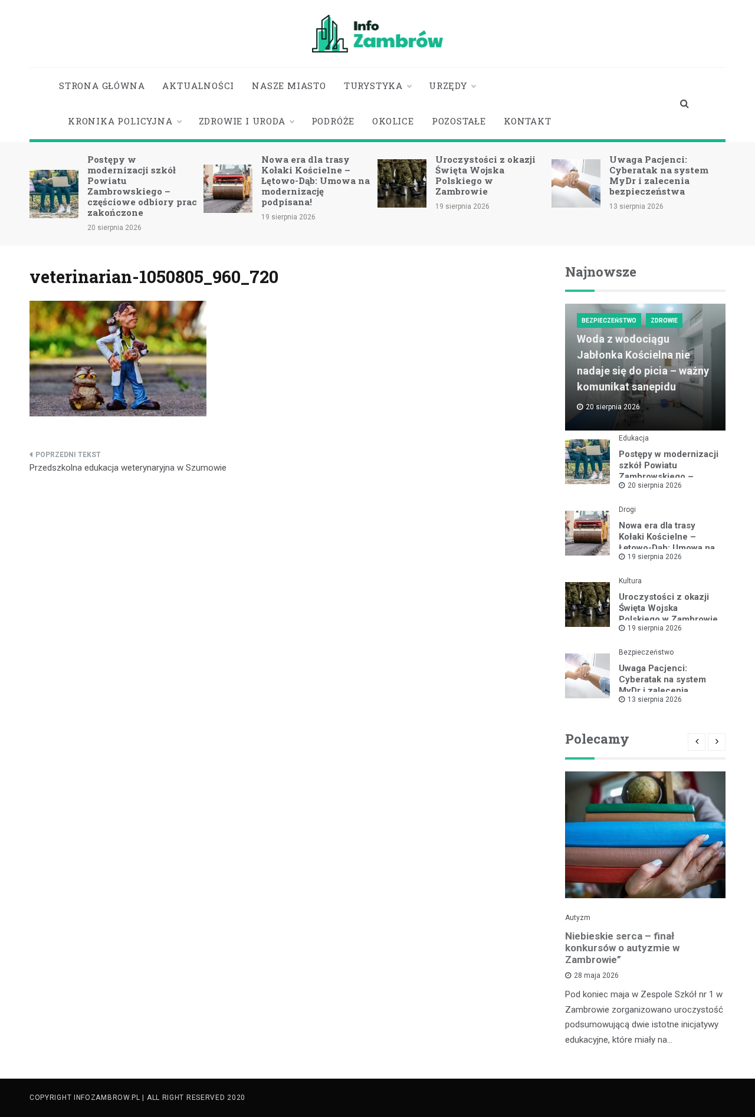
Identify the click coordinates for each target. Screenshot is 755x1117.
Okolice (393, 121)
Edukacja (634, 438)
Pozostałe (459, 121)
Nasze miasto (289, 85)
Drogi (627, 509)
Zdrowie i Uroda (242, 121)
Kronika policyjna (120, 121)
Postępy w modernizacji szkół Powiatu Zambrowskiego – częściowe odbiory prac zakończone (142, 185)
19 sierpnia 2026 (655, 557)
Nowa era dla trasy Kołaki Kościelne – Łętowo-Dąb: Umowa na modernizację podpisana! (315, 180)
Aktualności (198, 85)
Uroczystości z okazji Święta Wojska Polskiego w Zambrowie (485, 175)
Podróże (333, 121)
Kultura (630, 581)
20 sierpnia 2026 (655, 485)
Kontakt (528, 121)
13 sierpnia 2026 (655, 699)
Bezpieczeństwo (609, 320)
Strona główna (102, 85)
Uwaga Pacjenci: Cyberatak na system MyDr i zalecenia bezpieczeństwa (658, 175)
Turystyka (373, 85)
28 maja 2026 (596, 975)
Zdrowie (664, 320)
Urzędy (448, 85)
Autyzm (577, 918)
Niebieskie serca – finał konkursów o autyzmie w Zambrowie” (622, 947)
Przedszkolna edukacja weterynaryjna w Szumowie (127, 467)
